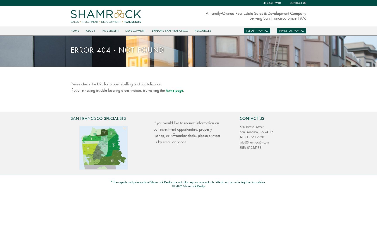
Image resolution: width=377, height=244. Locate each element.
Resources (203, 30)
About (90, 30)
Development (135, 30)
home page (174, 90)
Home (75, 30)
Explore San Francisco (170, 30)
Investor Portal (291, 30)
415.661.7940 (272, 3)
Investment (110, 30)
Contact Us (298, 3)
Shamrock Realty (107, 16)
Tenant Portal (257, 30)
